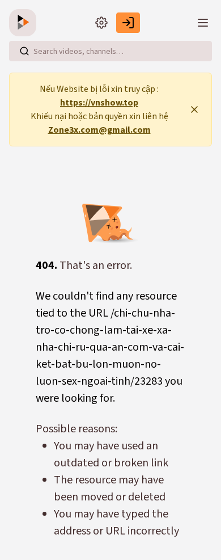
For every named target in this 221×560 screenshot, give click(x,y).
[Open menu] (203, 23)
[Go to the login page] (128, 22)
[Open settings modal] (101, 23)
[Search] (24, 51)
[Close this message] (194, 109)
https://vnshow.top (99, 102)
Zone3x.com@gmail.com (99, 130)
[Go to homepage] (25, 22)
